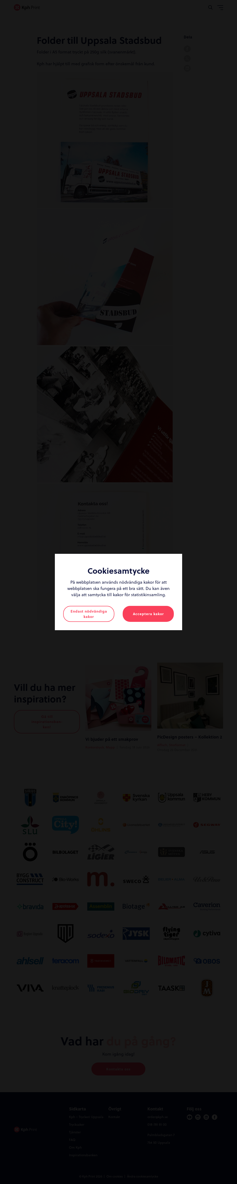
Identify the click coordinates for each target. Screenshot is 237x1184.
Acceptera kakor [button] (148, 613)
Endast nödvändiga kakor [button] (89, 614)
